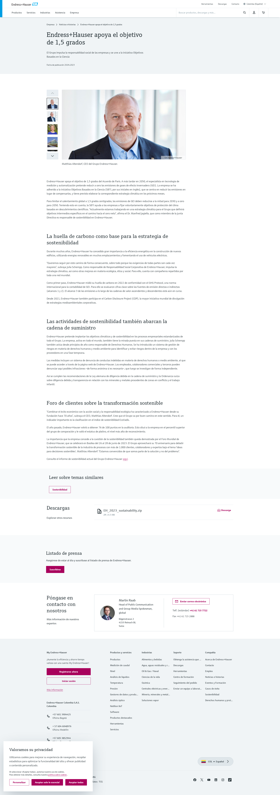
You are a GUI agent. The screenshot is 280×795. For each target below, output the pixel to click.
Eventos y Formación (215, 682)
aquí (125, 459)
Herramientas (207, 4)
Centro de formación (183, 676)
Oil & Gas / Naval (150, 671)
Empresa (50, 24)
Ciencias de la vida (151, 676)
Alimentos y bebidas (152, 659)
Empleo (209, 671)
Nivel (112, 671)
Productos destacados (121, 717)
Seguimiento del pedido (185, 682)
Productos (115, 659)
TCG (101, 781)
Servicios (114, 729)
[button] (52, 155)
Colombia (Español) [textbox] (255, 4)
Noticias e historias (67, 24)
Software (114, 711)
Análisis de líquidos (119, 676)
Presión (114, 688)
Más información (55, 689)
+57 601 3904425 (61, 714)
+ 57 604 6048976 (61, 726)
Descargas (222, 4)
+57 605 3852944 (61, 738)
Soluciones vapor (150, 700)
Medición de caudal (120, 665)
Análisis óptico (117, 700)
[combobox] (256, 3)
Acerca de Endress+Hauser (218, 659)
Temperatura (116, 682)
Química (146, 682)
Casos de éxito (212, 688)
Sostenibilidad (212, 694)
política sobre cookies (57, 774)
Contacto (235, 4)
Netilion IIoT (116, 706)
